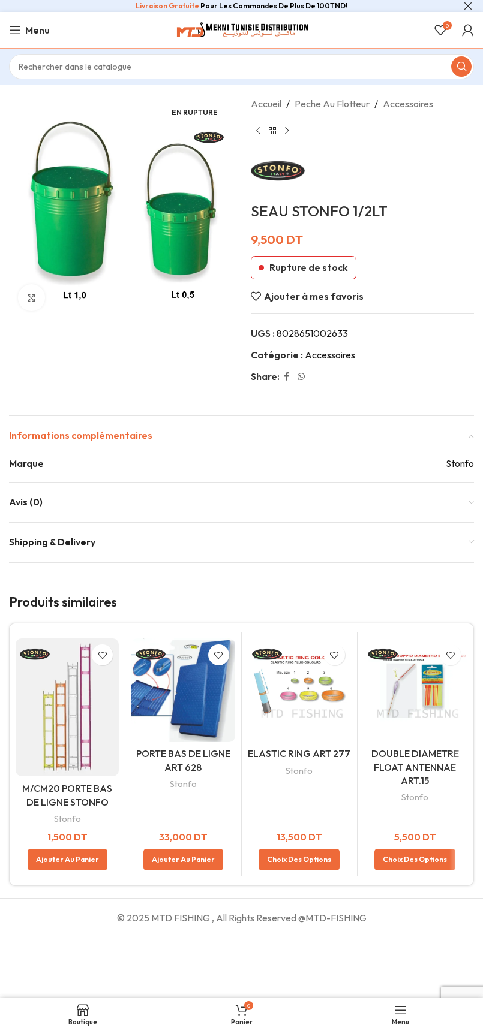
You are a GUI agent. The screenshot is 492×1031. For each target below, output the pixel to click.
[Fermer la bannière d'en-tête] (468, 6)
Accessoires (408, 104)
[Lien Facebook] (287, 377)
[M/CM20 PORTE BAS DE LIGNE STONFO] (67, 707)
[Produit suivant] (287, 131)
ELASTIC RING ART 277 (299, 753)
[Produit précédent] (258, 131)
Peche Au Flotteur (332, 104)
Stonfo (67, 818)
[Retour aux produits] (272, 131)
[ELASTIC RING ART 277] (299, 689)
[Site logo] (242, 29)
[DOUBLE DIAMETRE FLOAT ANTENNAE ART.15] (415, 689)
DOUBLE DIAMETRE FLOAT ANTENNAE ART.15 (415, 766)
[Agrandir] (31, 297)
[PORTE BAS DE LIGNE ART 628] (183, 689)
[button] (67, 859)
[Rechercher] (461, 66)
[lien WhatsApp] (301, 377)
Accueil (266, 104)
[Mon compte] (468, 30)
